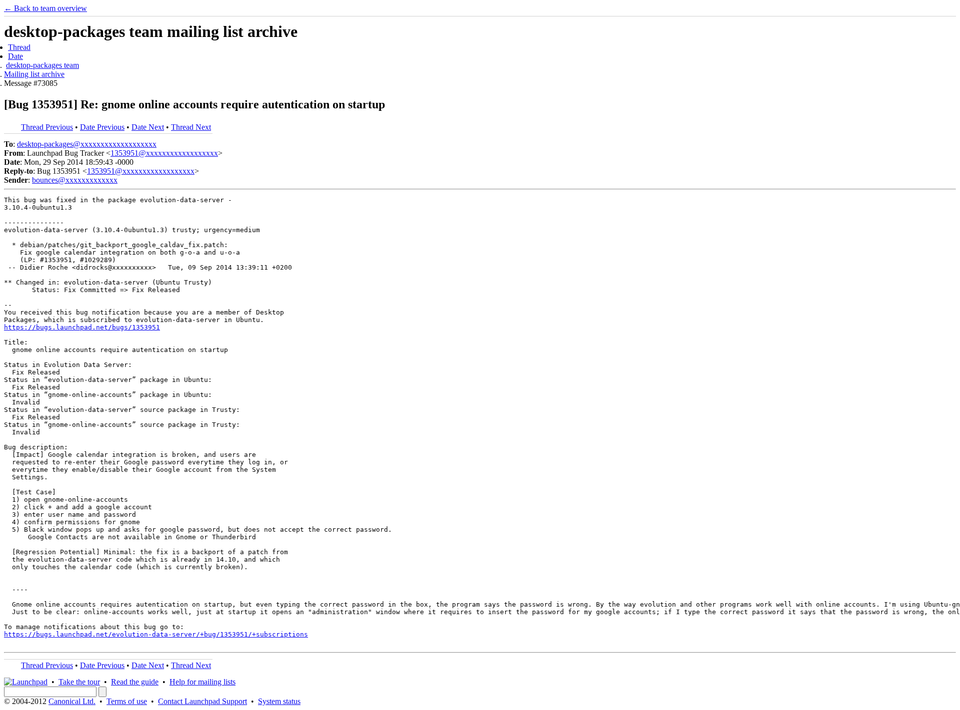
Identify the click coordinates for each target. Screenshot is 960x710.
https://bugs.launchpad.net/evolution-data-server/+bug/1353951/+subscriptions (156, 634)
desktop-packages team (42, 65)
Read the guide (134, 682)
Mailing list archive (34, 74)
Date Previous (102, 127)
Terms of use (126, 701)
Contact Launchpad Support (202, 701)
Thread (19, 47)
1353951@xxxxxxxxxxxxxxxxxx (164, 153)
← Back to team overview (45, 8)
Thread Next (191, 127)
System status (279, 701)
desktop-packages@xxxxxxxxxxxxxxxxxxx (86, 144)
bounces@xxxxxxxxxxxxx (75, 180)
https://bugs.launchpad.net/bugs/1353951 (82, 327)
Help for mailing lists (203, 682)
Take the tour (79, 682)
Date (15, 56)
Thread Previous (47, 127)
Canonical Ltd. (72, 701)
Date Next (148, 127)
